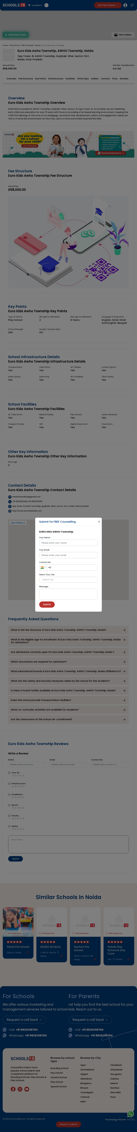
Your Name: (44, 537)
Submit (47, 604)
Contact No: (45, 562)
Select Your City (46, 574)
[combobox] (43, 567)
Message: (43, 586)
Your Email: (44, 550)
